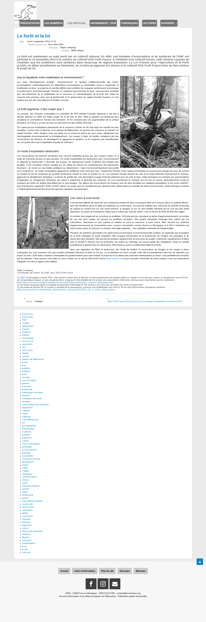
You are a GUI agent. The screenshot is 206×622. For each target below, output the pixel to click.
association (27, 456)
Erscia (130, 301)
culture (25, 440)
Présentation (30, 23)
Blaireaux (141, 571)
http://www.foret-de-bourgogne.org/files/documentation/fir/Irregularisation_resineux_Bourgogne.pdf (65, 282)
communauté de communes (35, 404)
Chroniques (129, 23)
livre (24, 347)
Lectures (149, 23)
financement (28, 507)
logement (26, 525)
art (23, 422)
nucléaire (26, 431)
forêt (180, 301)
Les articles (77, 23)
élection (26, 395)
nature (25, 528)
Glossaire (125, 571)
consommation (29, 380)
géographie (27, 326)
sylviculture (27, 510)
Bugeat (25, 537)
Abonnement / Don (103, 23)
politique (150, 301)
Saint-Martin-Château (32, 501)
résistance (27, 474)
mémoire (26, 386)
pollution (26, 368)
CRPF (22, 277)
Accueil (64, 571)
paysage (26, 453)
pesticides (27, 447)
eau (24, 365)
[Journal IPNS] (25, 6)
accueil (25, 356)
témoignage (28, 338)
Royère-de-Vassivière (32, 531)
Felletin (25, 471)
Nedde (25, 353)
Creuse (25, 329)
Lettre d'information (84, 571)
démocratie (27, 317)
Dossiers (168, 23)
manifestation (28, 543)
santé (25, 492)
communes (27, 516)
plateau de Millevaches (33, 359)
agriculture (27, 344)
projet (25, 549)
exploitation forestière (165, 301)
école (24, 483)
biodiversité (27, 495)
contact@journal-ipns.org (128, 593)
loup (24, 546)
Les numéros (53, 23)
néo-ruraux (27, 350)
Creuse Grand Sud (31, 459)
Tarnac (25, 480)
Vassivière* (27, 407)
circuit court (27, 341)
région (25, 465)
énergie (26, 377)
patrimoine (27, 389)
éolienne (26, 534)
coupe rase (27, 504)
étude (25, 413)
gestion (25, 383)
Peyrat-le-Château (31, 486)
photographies (29, 425)
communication (29, 477)
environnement (29, 450)
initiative (26, 371)
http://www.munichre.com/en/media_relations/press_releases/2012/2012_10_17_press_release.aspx (66, 289)
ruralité (25, 323)
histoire (25, 335)
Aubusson (27, 437)
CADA (25, 468)
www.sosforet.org (115, 258)
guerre (25, 498)
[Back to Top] (200, 561)
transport (26, 540)
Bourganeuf (27, 462)
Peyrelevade (28, 428)
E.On (137, 301)
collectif (25, 410)
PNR (24, 320)
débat (25, 513)
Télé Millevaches (30, 419)
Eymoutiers (27, 314)
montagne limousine (32, 398)
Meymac (26, 522)
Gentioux (26, 332)
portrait (25, 489)
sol (142, 301)
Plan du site (107, 571)
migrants (26, 416)
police (25, 362)
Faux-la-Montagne (31, 443)
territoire (26, 401)
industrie (26, 519)
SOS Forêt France (116, 301)
